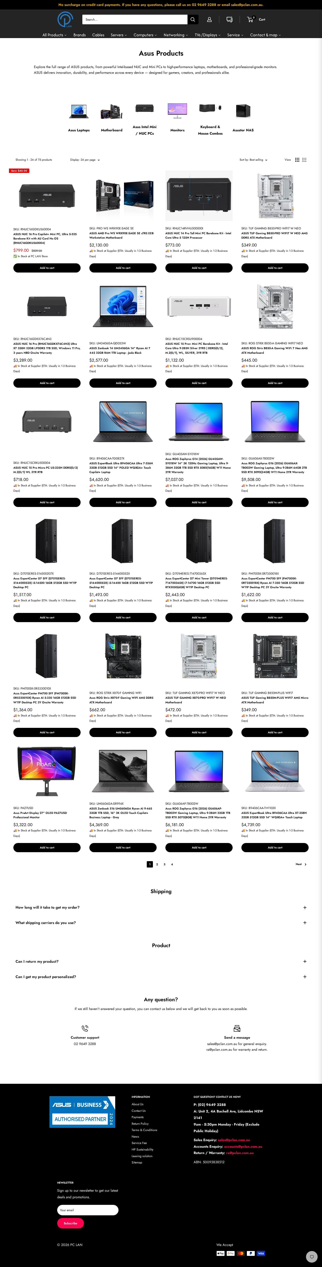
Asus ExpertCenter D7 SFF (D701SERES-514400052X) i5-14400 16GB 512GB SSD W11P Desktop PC (121, 582)
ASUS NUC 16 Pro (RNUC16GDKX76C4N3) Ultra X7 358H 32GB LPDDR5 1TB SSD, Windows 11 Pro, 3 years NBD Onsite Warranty (46, 348)
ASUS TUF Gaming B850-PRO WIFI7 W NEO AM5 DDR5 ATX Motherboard (274, 235)
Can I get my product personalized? (46, 976)
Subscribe (70, 1223)
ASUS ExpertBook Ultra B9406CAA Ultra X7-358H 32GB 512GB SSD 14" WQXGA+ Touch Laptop (274, 815)
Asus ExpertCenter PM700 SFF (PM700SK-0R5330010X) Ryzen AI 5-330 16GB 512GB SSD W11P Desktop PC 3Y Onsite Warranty (44, 697)
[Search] (193, 19)
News (135, 1136)
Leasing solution (142, 1156)
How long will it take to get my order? (48, 907)
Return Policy (140, 1123)
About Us (137, 1104)
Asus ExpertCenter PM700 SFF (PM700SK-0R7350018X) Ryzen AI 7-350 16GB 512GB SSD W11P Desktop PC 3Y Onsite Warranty (272, 582)
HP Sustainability (142, 1149)
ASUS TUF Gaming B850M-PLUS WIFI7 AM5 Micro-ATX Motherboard (275, 700)
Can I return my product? (37, 961)
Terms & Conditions (144, 1130)
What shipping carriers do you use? (46, 922)
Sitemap (137, 1162)
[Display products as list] (304, 160)
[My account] (209, 19)
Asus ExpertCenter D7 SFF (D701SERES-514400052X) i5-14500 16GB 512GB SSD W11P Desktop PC (45, 582)
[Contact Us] (229, 19)
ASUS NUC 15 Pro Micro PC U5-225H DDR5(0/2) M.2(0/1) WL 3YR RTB (45, 470)
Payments (138, 1117)
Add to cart (47, 268)
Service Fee (139, 1143)
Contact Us (139, 1111)
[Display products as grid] (297, 160)
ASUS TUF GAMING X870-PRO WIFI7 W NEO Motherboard (195, 700)
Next (299, 864)
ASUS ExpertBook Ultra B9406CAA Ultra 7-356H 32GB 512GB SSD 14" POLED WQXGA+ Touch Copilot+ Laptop (121, 467)
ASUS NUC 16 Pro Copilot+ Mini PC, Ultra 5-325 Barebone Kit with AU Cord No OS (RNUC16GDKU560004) (45, 238)
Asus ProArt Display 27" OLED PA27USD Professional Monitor (40, 815)
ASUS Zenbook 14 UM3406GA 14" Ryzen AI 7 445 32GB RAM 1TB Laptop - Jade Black (119, 350)
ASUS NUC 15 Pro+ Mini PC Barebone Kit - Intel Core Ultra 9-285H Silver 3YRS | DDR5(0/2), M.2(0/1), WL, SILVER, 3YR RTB (196, 348)
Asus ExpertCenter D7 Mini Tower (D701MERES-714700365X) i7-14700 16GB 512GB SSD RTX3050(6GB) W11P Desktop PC (196, 582)
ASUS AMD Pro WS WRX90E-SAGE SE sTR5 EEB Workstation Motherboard (121, 235)
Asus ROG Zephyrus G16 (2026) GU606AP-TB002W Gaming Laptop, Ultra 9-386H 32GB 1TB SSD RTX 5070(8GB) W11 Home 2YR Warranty (197, 812)
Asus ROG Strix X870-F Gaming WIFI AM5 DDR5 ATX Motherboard (121, 700)
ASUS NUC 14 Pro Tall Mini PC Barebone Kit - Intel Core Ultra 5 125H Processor (198, 235)
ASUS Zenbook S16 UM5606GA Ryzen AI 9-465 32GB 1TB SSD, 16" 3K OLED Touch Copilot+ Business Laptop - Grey (120, 812)
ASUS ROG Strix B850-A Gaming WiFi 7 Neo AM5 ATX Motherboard (274, 350)
